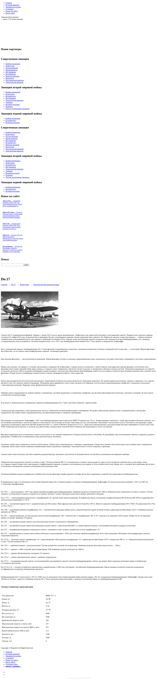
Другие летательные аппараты (17, 109)
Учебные (9, 102)
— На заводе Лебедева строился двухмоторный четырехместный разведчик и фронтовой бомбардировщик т (12, 214)
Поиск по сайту (12, 11)
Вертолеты (10, 78)
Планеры (9, 107)
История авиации (12, 5)
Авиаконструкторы (13, 7)
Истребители (11, 74)
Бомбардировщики (13, 64)
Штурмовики (11, 72)
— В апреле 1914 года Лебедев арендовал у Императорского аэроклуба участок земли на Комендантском (13, 237)
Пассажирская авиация (15, 80)
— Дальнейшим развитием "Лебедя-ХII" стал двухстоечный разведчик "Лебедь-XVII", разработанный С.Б (12, 203)
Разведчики (10, 66)
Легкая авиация (12, 68)
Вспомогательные (13, 105)
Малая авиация (11, 70)
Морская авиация (12, 76)
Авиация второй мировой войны (46, 285)
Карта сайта (10, 13)
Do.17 (13, 285)
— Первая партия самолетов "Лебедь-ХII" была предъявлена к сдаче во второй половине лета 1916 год (11, 226)
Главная (9, 3)
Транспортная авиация (14, 82)
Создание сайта (12, 664)
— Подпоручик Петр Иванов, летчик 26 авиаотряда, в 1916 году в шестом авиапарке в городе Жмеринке (12, 249)
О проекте (10, 9)
